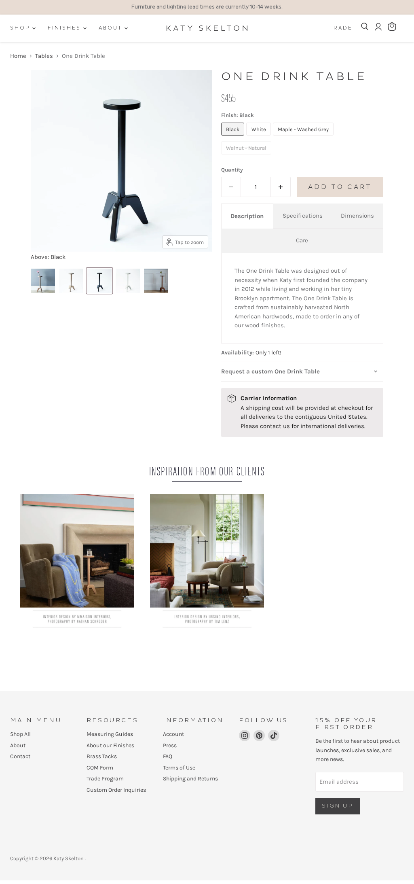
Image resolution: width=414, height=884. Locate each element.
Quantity (232, 170)
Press (170, 745)
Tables (44, 56)
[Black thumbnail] (99, 281)
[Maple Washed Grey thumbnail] (43, 281)
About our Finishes (110, 745)
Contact (20, 756)
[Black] (234, 137)
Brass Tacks (102, 756)
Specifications (303, 215)
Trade (341, 28)
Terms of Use (179, 767)
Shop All (20, 734)
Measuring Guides (110, 734)
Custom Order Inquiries (116, 789)
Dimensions (357, 215)
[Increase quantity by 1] (281, 187)
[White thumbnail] (128, 281)
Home (18, 56)
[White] (259, 137)
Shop (21, 28)
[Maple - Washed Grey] (304, 137)
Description (247, 216)
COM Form (100, 767)
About (112, 28)
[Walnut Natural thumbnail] (156, 281)
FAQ (167, 756)
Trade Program (105, 778)
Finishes (65, 28)
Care (302, 240)
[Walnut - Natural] (247, 156)
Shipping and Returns (190, 778)
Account (173, 734)
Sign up (337, 806)
